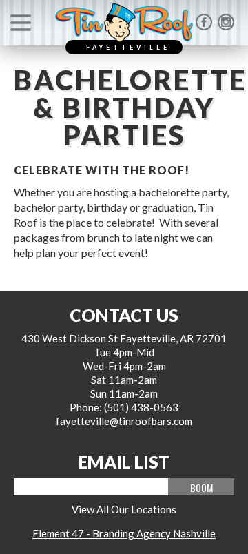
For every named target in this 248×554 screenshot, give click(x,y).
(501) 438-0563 (141, 407)
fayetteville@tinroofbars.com (124, 421)
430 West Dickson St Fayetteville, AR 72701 (124, 338)
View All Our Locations (124, 509)
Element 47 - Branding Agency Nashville (124, 533)
